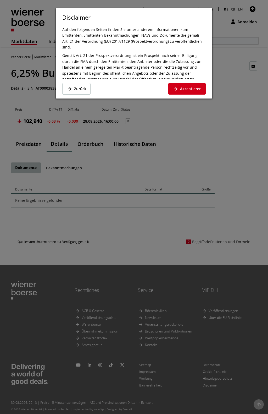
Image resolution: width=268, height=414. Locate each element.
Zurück (80, 88)
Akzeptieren (191, 88)
